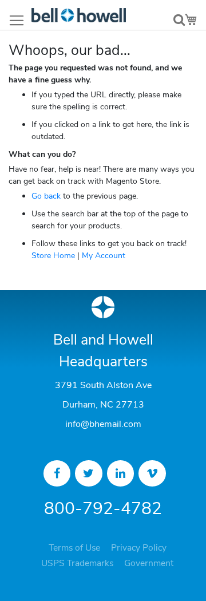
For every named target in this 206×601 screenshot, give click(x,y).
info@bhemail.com (103, 424)
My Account (103, 255)
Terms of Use (74, 547)
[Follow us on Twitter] (88, 473)
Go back (46, 196)
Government (148, 563)
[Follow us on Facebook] (57, 473)
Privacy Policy (139, 547)
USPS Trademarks (77, 563)
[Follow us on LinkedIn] (120, 473)
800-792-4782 (103, 508)
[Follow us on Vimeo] (152, 473)
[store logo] (78, 15)
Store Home (53, 255)
